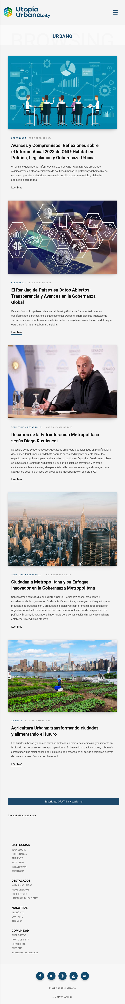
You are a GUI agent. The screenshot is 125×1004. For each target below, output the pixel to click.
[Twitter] (51, 976)
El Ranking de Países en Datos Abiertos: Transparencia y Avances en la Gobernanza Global (53, 296)
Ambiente (16, 721)
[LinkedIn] (85, 976)
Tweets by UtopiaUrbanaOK (22, 815)
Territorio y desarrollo (26, 427)
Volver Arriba (63, 997)
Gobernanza (18, 138)
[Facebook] (40, 976)
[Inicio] (26, 17)
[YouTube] (73, 976)
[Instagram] (62, 976)
